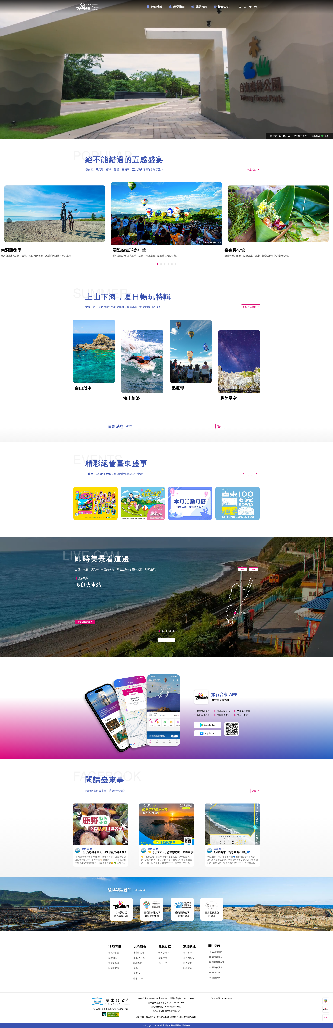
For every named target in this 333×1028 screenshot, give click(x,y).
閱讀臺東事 (113, 968)
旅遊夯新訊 (113, 962)
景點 (135, 968)
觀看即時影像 (84, 622)
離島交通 (187, 968)
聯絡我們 (216, 977)
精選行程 (162, 957)
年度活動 (251, 169)
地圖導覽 (137, 962)
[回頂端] (326, 1017)
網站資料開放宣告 (188, 1017)
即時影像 (187, 952)
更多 (219, 426)
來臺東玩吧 (138, 952)
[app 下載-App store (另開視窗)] (207, 733)
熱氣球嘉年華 (218, 962)
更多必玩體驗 (249, 306)
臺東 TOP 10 (139, 957)
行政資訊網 (217, 951)
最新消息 (112, 957)
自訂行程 (162, 962)
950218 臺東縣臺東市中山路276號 (112, 1008)
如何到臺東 (188, 957)
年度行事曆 (113, 952)
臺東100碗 (138, 978)
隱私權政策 (150, 1017)
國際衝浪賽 (217, 967)
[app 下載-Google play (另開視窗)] (207, 725)
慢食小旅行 (163, 952)
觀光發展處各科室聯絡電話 (164, 1010)
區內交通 (187, 962)
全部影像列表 (165, 640)
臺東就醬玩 (217, 956)
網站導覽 (140, 1017)
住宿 (135, 973)
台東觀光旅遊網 (87, 7)
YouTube (216, 972)
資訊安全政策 (163, 1017)
